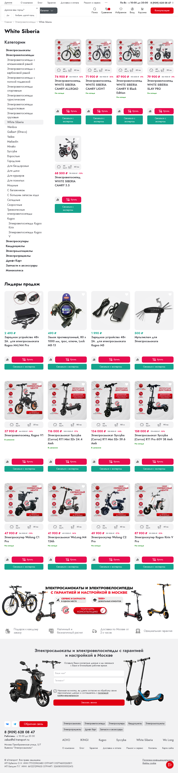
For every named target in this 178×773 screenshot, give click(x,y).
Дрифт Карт (14, 261)
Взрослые (13, 156)
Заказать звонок (89, 702)
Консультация (162, 10)
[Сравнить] (57, 111)
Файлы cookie (149, 763)
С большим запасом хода (23, 195)
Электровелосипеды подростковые (20, 106)
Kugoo (11, 219)
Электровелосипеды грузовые (20, 115)
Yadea (10, 137)
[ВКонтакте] (7, 724)
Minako (11, 146)
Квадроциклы (15, 246)
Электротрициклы (18, 256)
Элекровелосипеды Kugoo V (25, 234)
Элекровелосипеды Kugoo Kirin (25, 225)
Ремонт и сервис (92, 2)
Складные (13, 200)
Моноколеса (14, 270)
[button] (134, 2)
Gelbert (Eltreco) (17, 132)
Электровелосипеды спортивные (20, 89)
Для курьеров (15, 176)
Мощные (12, 185)
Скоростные (14, 205)
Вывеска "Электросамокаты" (22, 746)
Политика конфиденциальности (158, 760)
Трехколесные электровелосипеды (19, 212)
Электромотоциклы (19, 251)
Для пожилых (15, 181)
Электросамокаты (18, 50)
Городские (13, 161)
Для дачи (13, 171)
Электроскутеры (17, 241)
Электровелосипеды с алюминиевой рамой (21, 62)
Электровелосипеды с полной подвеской (21, 80)
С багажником (16, 190)
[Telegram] (15, 724)
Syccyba (12, 151)
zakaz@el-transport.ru (16, 740)
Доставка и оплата (70, 2)
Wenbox (12, 127)
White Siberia (15, 122)
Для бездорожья (18, 166)
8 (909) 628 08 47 (19, 732)
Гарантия (51, 2)
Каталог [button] (44, 10)
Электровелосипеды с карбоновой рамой (21, 71)
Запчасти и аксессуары (21, 266)
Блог (40, 2)
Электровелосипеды (20, 55)
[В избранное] (78, 42)
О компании (27, 2)
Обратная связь (33, 724)
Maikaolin (12, 142)
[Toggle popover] (170, 765)
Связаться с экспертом (68, 120)
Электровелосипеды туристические (20, 97)
